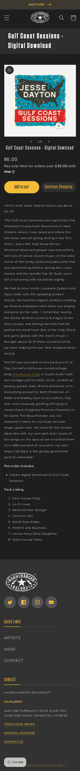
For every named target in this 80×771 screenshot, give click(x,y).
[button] (7, 18)
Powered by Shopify (55, 765)
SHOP (10, 649)
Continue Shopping (59, 187)
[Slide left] (31, 142)
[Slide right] (49, 142)
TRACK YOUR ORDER (19, 724)
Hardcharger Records (33, 765)
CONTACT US (13, 741)
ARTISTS (12, 637)
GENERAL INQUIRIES (19, 733)
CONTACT (13, 660)
